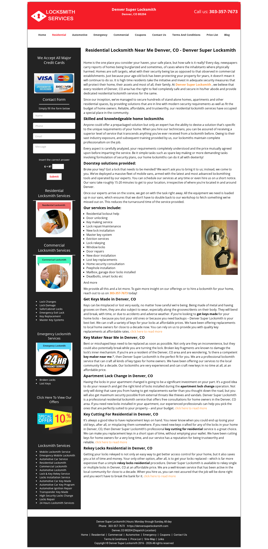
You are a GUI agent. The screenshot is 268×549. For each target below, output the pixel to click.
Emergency (100, 35)
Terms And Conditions (186, 35)
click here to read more (146, 331)
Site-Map (149, 539)
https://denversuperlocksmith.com (147, 526)
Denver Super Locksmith (193, 85)
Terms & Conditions (115, 539)
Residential (59, 35)
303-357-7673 (223, 11)
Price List (212, 35)
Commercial (121, 35)
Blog (227, 35)
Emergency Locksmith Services (54, 336)
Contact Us (159, 35)
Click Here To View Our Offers (54, 399)
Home (42, 35)
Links (161, 539)
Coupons (140, 35)
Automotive (79, 35)
